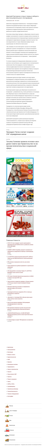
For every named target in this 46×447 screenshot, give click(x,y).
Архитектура (10, 347)
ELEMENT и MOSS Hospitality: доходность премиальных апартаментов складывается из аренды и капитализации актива (20, 251)
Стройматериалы (11, 386)
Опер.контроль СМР (11, 374)
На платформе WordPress (36, 444)
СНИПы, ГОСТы (10, 384)
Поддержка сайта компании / (26, 444)
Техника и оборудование (13, 393)
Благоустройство (11, 349)
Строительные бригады (12, 388)
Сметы (9, 381)
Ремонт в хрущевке (11, 379)
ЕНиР (8, 359)
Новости (9, 371)
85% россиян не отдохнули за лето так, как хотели (18, 262)
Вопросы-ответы (11, 354)
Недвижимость (10, 366)
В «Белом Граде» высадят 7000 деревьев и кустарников (20, 319)
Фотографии (10, 396)
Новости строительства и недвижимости (12, 444)
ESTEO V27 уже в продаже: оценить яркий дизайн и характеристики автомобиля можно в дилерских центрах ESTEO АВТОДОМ (20, 244)
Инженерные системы (12, 364)
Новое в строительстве (12, 369)
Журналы (9, 362)
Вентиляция (10, 352)
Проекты (9, 376)
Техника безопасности (12, 391)
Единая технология (11, 357)
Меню (23, 11)
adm (13, 20)
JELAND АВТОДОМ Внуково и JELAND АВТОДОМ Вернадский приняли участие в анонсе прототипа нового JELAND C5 (20, 314)
